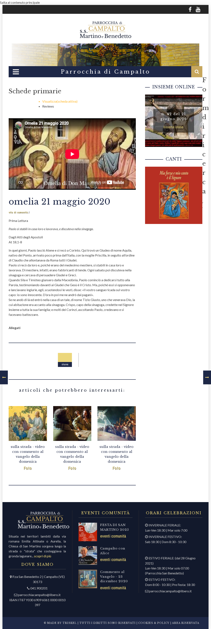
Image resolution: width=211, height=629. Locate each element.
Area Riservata (185, 622)
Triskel (69, 622)
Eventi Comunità (113, 536)
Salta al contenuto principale (20, 2)
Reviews (48, 106)
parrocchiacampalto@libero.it (39, 595)
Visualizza (59, 101)
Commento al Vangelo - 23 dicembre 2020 (114, 576)
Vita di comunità (18, 212)
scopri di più (42, 556)
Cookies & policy (153, 622)
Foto (28, 468)
